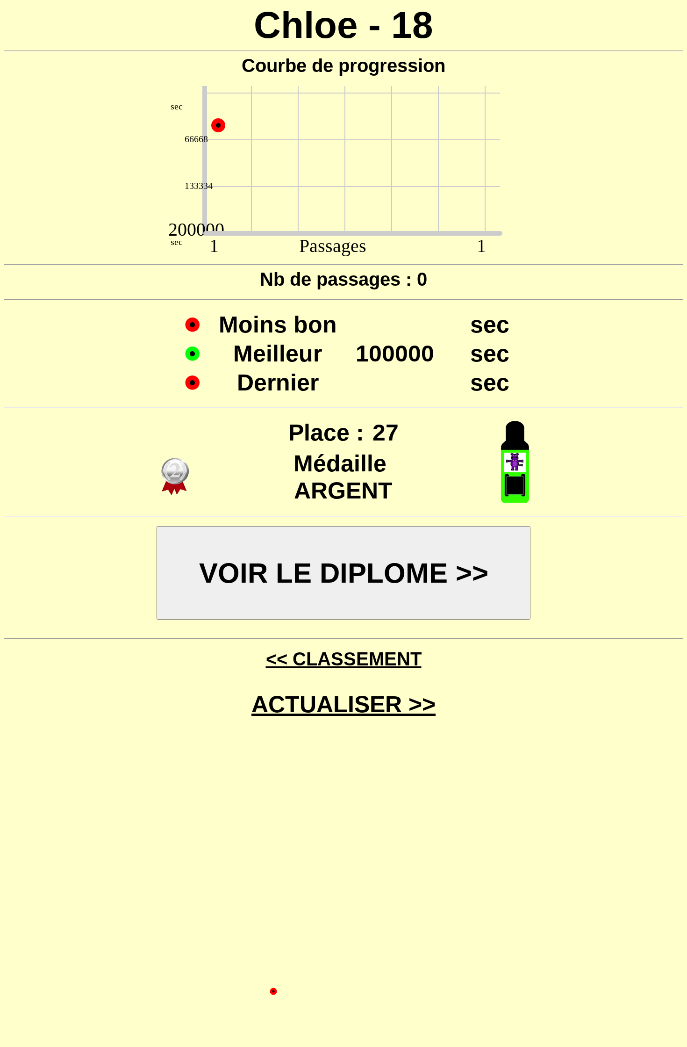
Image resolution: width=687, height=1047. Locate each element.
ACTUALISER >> (343, 704)
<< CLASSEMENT (344, 659)
